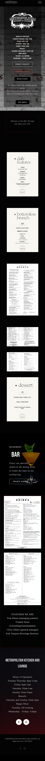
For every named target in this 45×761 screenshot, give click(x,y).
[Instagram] (26, 722)
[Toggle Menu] (40, 2)
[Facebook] (19, 722)
